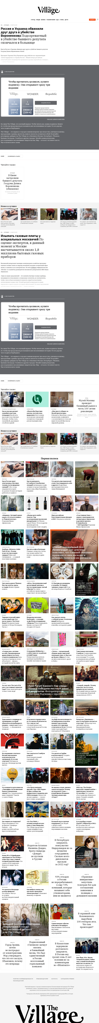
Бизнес (43, 19)
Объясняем (78, 478)
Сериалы (4, 513)
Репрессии (4, 751)
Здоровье (54, 479)
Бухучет (29, 513)
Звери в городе (55, 615)
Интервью (54, 409)
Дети (66, 19)
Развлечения (51, 19)
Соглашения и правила (67, 978)
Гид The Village (30, 479)
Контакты (54, 978)
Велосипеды (55, 717)
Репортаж (4, 479)
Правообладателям (42, 978)
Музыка (4, 615)
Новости (37, 843)
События (54, 921)
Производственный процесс (9, 409)
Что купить (54, 513)
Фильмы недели (31, 581)
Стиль (62, 19)
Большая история (56, 544)
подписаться (45, 103)
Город (33, 19)
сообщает (34, 267)
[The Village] (49, 11)
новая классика (6, 547)
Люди (38, 19)
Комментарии (30, 409)
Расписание (29, 751)
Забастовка (29, 649)
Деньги (3, 785)
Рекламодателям (18, 980)
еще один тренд (80, 751)
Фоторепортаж (31, 683)
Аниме (77, 615)
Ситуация (6, 25)
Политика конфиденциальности (23, 978)
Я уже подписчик (9, 71)
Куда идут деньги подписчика (56, 119)
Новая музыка (79, 581)
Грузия (28, 717)
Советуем (54, 581)
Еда (57, 19)
